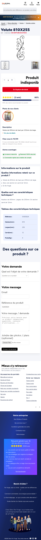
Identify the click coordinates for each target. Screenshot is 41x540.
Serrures (3, 394)
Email (4, 292)
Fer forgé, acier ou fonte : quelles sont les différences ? (20, 489)
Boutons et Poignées (6, 383)
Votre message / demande (15, 313)
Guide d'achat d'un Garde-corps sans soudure (20, 501)
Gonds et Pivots (5, 380)
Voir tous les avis (20, 471)
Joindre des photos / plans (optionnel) (15, 337)
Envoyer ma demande (9, 349)
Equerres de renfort (6, 400)
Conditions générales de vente (20, 427)
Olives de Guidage (6, 385)
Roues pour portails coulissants (9, 391)
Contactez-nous (20, 430)
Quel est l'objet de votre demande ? (20, 271)
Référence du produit (12, 302)
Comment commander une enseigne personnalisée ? (20, 493)
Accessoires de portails (9, 374)
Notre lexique (20, 434)
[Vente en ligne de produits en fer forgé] (6, 2)
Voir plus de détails (9, 133)
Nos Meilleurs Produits (20, 419)
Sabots (2, 397)
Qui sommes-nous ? (20, 423)
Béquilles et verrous (6, 377)
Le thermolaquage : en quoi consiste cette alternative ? (20, 497)
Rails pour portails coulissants (9, 388)
